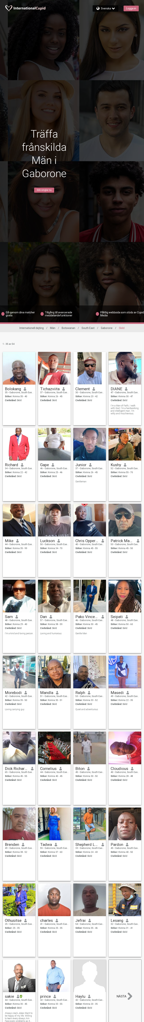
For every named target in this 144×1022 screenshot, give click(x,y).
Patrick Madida (122, 541)
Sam (9, 616)
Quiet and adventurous (86, 709)
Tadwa (46, 844)
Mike (9, 541)
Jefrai (80, 920)
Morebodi (13, 692)
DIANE (116, 389)
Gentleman (80, 481)
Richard (11, 465)
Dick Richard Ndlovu (16, 768)
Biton (80, 768)
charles (46, 920)
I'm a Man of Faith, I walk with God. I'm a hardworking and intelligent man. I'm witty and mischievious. (125, 409)
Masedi (117, 692)
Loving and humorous (51, 633)
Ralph (80, 692)
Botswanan (68, 328)
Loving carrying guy (14, 709)
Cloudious (119, 768)
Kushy (116, 465)
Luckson (47, 541)
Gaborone (106, 328)
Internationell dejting (32, 328)
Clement (82, 389)
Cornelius (48, 768)
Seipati (117, 616)
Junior (80, 465)
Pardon (117, 844)
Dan (43, 616)
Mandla (46, 692)
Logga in (131, 8)
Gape (44, 465)
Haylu (80, 996)
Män (52, 328)
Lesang (117, 920)
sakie (9, 996)
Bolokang (13, 389)
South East (88, 328)
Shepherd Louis (87, 844)
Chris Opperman (87, 541)
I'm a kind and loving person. (19, 633)
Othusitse (13, 920)
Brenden (12, 844)
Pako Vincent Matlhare (87, 616)
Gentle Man (81, 633)
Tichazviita (50, 389)
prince (45, 996)
